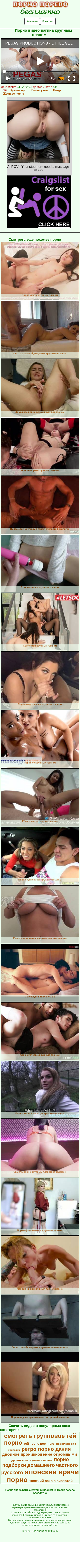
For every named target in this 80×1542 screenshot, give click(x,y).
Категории (32, 21)
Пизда (57, 90)
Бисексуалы (39, 90)
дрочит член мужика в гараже (31, 1460)
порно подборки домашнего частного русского (39, 1466)
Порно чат (47, 21)
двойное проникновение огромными (39, 1454)
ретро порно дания (46, 1449)
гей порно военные (39, 1443)
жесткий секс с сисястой (51, 1481)
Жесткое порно (13, 93)
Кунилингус (18, 90)
